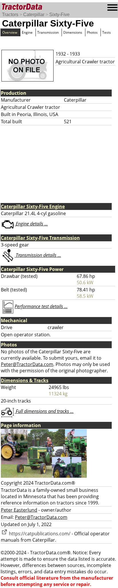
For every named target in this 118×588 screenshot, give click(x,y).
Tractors (10, 14)
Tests (106, 32)
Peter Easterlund (19, 510)
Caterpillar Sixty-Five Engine (33, 206)
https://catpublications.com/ (39, 533)
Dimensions (72, 32)
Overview (9, 32)
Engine (27, 32)
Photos (92, 32)
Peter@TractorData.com (27, 364)
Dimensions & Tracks (24, 380)
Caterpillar (33, 14)
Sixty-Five (59, 14)
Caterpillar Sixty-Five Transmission (40, 238)
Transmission (48, 32)
